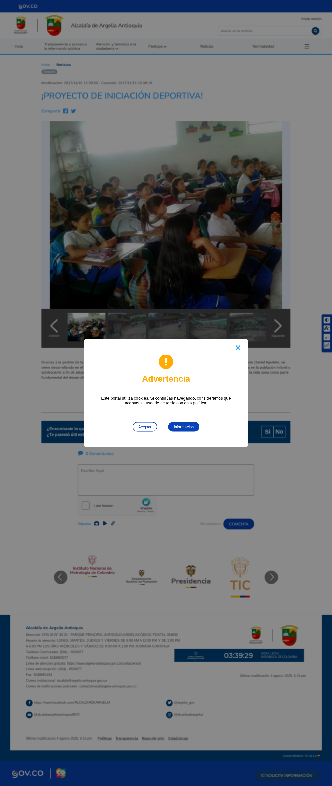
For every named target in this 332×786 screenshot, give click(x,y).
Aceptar (144, 427)
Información (184, 427)
